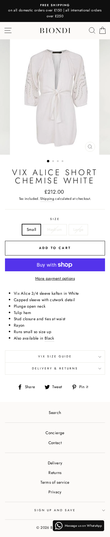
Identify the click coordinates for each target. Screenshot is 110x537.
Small (31, 229)
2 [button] (53, 161)
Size (55, 219)
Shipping (47, 198)
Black (49, 338)
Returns (54, 472)
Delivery (55, 463)
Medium (54, 229)
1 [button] (48, 161)
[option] (55, 11)
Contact (55, 443)
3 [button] (58, 161)
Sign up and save (55, 510)
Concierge (54, 433)
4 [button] (63, 161)
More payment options (55, 278)
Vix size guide (55, 356)
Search (55, 412)
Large (78, 229)
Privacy (54, 492)
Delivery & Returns (55, 368)
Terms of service (54, 482)
